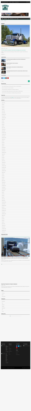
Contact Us (13, 2)
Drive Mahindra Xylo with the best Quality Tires (7, 348)
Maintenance (12, 18)
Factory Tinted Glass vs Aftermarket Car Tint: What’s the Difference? (10, 89)
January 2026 (3, 112)
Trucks (17, 18)
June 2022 (3, 175)
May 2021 (3, 195)
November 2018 (4, 230)
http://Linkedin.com (6, 78)
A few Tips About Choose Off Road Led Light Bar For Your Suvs (7, 357)
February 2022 (3, 182)
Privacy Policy (16, 2)
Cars (8, 18)
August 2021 (3, 190)
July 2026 (3, 104)
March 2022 (3, 180)
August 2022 (3, 172)
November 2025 (4, 114)
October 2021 (3, 187)
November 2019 (4, 210)
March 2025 (3, 127)
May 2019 (3, 220)
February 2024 (3, 147)
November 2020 (4, 202)
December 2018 (4, 228)
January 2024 (3, 149)
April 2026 (3, 109)
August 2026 (3, 102)
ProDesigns (28, 367)
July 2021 (3, 192)
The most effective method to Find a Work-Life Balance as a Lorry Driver (13, 50)
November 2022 (4, 167)
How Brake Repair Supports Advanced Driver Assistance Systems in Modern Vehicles (12, 91)
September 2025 (4, 117)
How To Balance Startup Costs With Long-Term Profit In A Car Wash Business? (16, 59)
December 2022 (4, 165)
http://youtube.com (8, 78)
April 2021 (3, 197)
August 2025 (3, 119)
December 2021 (4, 185)
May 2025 (3, 124)
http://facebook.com (2, 78)
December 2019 (4, 208)
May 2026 (3, 107)
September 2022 (4, 170)
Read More (2, 54)
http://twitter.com (4, 78)
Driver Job (3, 304)
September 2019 (4, 213)
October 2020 (3, 203)
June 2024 (3, 142)
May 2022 (3, 177)
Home (10, 2)
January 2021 (3, 200)
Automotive (5, 18)
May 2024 (3, 144)
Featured (3, 306)
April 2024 (3, 145)
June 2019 (3, 218)
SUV (15, 18)
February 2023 (3, 162)
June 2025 (3, 122)
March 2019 (3, 223)
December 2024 (4, 132)
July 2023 (3, 155)
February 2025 (3, 129)
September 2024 (4, 137)
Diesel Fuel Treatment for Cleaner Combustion (12, 63)
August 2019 (3, 215)
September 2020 (4, 205)
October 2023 (3, 150)
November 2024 (4, 134)
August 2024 (3, 139)
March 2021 (3, 198)
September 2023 (4, 152)
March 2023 (3, 160)
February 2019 (3, 225)
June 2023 (3, 157)
